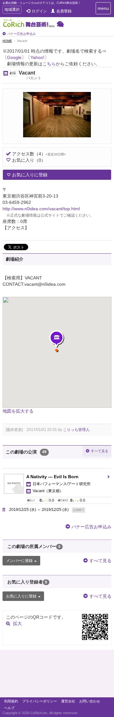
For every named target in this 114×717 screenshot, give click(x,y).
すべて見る (99, 451)
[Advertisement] (57, 675)
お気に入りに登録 (30, 174)
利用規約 (11, 701)
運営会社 (68, 701)
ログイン (39, 11)
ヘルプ (9, 708)
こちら (49, 63)
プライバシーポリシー (39, 701)
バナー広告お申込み (21, 34)
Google (14, 57)
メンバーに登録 (19, 560)
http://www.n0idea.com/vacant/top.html (41, 208)
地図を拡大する (18, 411)
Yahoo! (37, 57)
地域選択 (12, 10)
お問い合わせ (89, 701)
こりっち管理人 (76, 429)
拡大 (17, 623)
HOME (7, 40)
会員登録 (64, 11)
